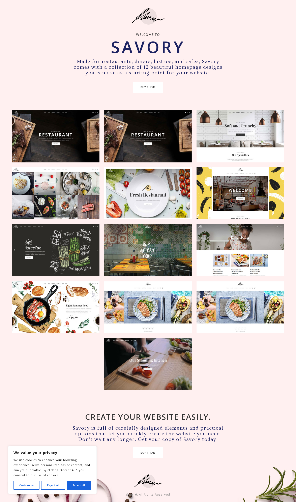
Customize (26, 485)
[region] (52, 470)
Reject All (53, 485)
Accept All (78, 485)
